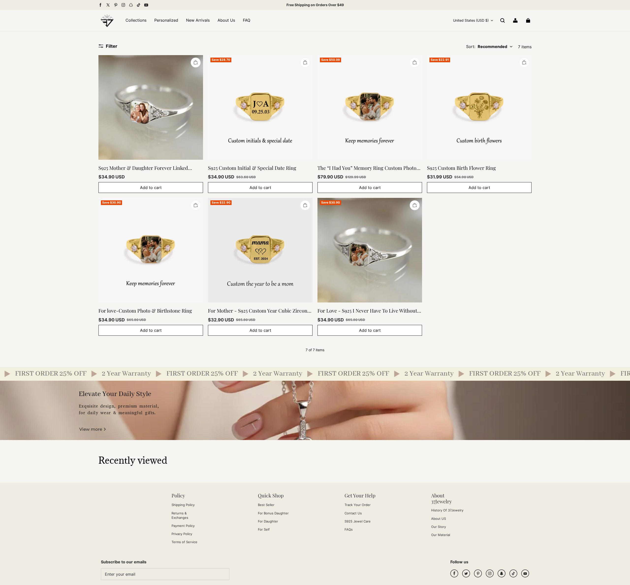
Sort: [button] (486, 46)
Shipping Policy (183, 505)
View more (90, 429)
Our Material (440, 535)
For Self (264, 529)
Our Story (438, 527)
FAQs (349, 529)
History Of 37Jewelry (447, 510)
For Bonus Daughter (273, 513)
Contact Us (353, 513)
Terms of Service (184, 542)
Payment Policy (183, 526)
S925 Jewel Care (358, 521)
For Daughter (268, 521)
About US (438, 519)
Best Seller (266, 505)
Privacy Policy (182, 534)
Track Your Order (358, 505)
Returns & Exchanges (180, 515)
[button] (502, 20)
